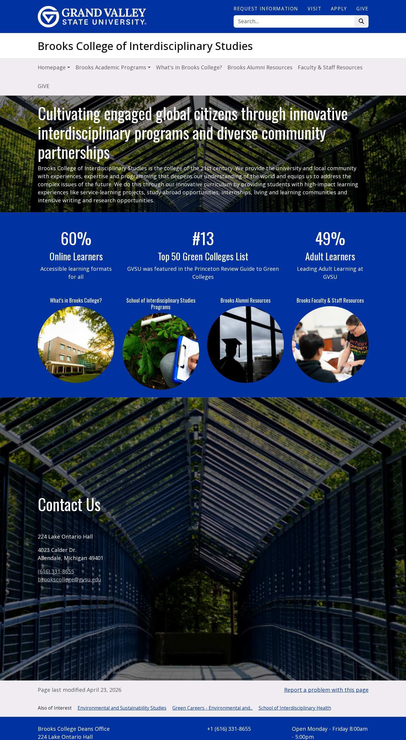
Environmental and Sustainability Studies (122, 708)
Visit (314, 8)
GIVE (43, 86)
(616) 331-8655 (56, 571)
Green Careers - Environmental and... (212, 708)
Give (362, 8)
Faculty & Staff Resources (330, 67)
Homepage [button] (52, 67)
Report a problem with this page (326, 689)
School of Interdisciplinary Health (295, 708)
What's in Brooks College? (189, 67)
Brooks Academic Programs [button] (111, 67)
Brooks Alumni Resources (259, 67)
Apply (339, 8)
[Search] (362, 21)
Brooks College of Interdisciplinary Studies (145, 46)
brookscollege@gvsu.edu (69, 579)
